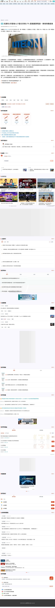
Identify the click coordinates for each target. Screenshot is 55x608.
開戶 (53, 437)
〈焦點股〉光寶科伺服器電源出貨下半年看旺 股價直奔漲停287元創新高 (15, 136)
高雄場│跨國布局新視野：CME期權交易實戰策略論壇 (17, 390)
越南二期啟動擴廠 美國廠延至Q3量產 (9, 134)
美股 (12, 1)
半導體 (5, 508)
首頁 (4, 1)
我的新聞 (52, 3)
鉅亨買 (29, 1)
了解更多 (51, 110)
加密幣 (25, 1)
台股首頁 (47, 103)
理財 (38, 3)
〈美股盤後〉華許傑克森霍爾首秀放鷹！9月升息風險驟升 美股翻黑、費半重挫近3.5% (27, 204)
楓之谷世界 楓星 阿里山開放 (7, 203)
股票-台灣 (6, 442)
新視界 (42, 3)
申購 (53, 441)
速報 (19, 3)
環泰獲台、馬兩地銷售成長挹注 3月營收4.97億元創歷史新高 (39, 170)
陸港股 (15, 1)
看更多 (52, 140)
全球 (23, 1)
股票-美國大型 (6, 437)
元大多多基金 (3, 450)
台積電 (5, 505)
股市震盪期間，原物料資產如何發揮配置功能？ (8, 190)
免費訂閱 (51, 586)
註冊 (53, 1)
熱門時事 (15, 3)
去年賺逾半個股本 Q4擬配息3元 (8, 131)
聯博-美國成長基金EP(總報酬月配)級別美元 (9, 436)
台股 (9, 1)
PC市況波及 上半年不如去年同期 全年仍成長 (10, 132)
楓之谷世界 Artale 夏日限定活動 (26, 189)
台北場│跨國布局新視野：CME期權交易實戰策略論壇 (17, 379)
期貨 (28, 3)
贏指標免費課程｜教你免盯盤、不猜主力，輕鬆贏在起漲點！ (18, 374)
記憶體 (5, 502)
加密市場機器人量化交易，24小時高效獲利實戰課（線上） (16, 384)
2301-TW (7, 29)
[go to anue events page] (48, 1)
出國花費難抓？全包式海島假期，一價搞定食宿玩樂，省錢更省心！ (46, 204)
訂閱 (35, 1)
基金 (18, 1)
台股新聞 (6, 20)
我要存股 (51, 103)
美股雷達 (6, 305)
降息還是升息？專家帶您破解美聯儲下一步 (11, 80)
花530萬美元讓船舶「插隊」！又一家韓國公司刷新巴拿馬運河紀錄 (46, 190)
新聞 (7, 1)
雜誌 (48, 3)
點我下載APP (14, 82)
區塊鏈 (32, 3)
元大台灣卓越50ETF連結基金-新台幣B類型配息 (10, 440)
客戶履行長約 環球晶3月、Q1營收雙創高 (10, 169)
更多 (52, 241)
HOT (6, 374)
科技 (7, 3)
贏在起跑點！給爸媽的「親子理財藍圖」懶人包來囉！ (17, 103)
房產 (35, 3)
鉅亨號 (32, 1)
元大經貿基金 (3, 445)
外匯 (20, 1)
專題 (45, 3)
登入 (52, 1)
